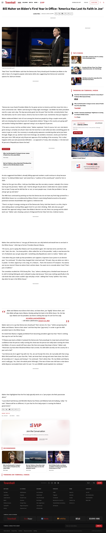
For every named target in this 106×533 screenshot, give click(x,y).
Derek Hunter (39, 495)
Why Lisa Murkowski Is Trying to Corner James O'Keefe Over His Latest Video (11, 466)
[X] (49, 483)
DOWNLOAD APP (76, 2)
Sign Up (99, 526)
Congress (22, 495)
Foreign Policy (23, 503)
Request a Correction (28, 531)
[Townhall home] (9, 483)
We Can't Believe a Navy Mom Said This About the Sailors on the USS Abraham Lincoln (35, 466)
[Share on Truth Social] (59, 14)
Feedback (20, 531)
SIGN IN (86, 2)
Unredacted (55, 497)
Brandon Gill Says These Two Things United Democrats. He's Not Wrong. (92, 68)
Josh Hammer (39, 505)
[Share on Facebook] (62, 14)
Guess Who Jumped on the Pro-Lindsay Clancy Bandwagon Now (92, 57)
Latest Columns (7, 497)
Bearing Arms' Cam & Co (58, 500)
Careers (71, 497)
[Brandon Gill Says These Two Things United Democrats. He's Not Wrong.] (76, 70)
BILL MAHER (5, 415)
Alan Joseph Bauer (40, 503)
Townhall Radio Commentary (59, 503)
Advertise (71, 495)
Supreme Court (23, 508)
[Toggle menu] (2, 2)
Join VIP (99, 483)
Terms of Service (7, 531)
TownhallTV (6, 505)
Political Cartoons (7, 503)
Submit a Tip (72, 500)
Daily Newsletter (89, 497)
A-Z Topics (23, 488)
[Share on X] (56, 14)
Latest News (6, 495)
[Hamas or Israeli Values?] (87, 147)
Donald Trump (23, 497)
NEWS (19, 2)
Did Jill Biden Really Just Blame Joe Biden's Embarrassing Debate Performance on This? (58, 466)
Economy (22, 500)
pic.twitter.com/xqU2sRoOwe (35, 318)
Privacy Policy (14, 531)
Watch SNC (88, 500)
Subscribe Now (43, 439)
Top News (6, 492)
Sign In (88, 483)
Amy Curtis (28, 470)
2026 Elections (23, 492)
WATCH (31, 2)
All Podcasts (55, 505)
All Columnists (39, 508)
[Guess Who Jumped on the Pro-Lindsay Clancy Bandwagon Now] (76, 60)
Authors (5, 508)
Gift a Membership (90, 495)
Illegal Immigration (24, 505)
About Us (71, 492)
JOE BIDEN (12, 415)
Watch (5, 500)
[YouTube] (58, 483)
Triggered (55, 495)
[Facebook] (55, 483)
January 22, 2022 (44, 321)
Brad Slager (39, 500)
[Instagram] (52, 483)
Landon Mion (36, 14)
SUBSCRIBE (94, 2)
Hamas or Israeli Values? (79, 158)
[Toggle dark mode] (103, 2)
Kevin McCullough (40, 497)
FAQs (94, 483)
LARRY (54, 492)
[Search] (100, 2)
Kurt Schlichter (40, 492)
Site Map (35, 531)
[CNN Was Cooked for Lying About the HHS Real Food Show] (76, 81)
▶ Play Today (77, 133)
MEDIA (18, 415)
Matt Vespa (5, 470)
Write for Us (71, 503)
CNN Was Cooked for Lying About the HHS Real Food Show (92, 78)
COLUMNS (25, 2)
